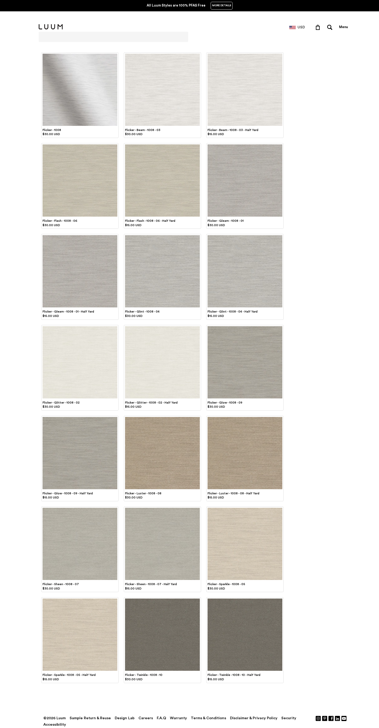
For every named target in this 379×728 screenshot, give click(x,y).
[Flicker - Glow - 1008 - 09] (245, 327)
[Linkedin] (338, 718)
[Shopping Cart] (319, 27)
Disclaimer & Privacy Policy (253, 718)
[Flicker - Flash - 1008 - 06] (80, 145)
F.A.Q (161, 718)
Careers (145, 718)
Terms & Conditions (208, 718)
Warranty (178, 718)
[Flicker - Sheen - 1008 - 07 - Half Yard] (162, 508)
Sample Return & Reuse (90, 718)
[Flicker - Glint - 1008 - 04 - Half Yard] (245, 236)
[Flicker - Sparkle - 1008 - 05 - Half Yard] (80, 599)
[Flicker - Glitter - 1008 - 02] (80, 327)
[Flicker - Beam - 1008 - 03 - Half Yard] (245, 54)
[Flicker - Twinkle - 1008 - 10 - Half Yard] (245, 599)
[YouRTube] (344, 718)
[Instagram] (318, 718)
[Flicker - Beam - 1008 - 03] (162, 54)
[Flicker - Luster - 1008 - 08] (162, 418)
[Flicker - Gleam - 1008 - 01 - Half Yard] (80, 236)
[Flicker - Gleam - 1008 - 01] (245, 145)
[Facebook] (331, 718)
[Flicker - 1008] (80, 54)
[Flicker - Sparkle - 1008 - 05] (245, 508)
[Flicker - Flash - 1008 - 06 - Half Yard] (162, 145)
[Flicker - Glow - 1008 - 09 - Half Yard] (80, 418)
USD (301, 27)
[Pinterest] (325, 718)
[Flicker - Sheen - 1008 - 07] (80, 508)
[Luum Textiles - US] (51, 28)
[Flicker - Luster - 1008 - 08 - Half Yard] (245, 418)
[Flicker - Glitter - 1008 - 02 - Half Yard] (162, 327)
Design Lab (125, 718)
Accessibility (54, 724)
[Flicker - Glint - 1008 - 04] (162, 236)
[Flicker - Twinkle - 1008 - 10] (162, 599)
